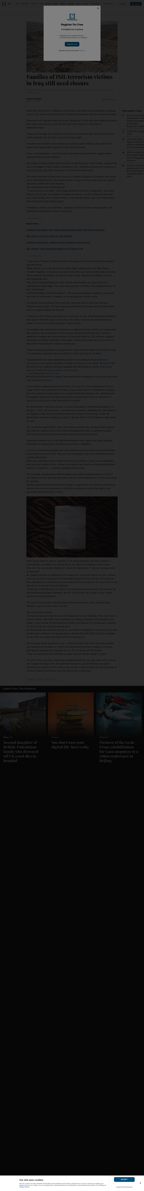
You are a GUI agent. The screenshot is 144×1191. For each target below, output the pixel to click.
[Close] (140, 1183)
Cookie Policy (24, 1187)
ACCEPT (124, 1179)
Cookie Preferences (124, 1187)
